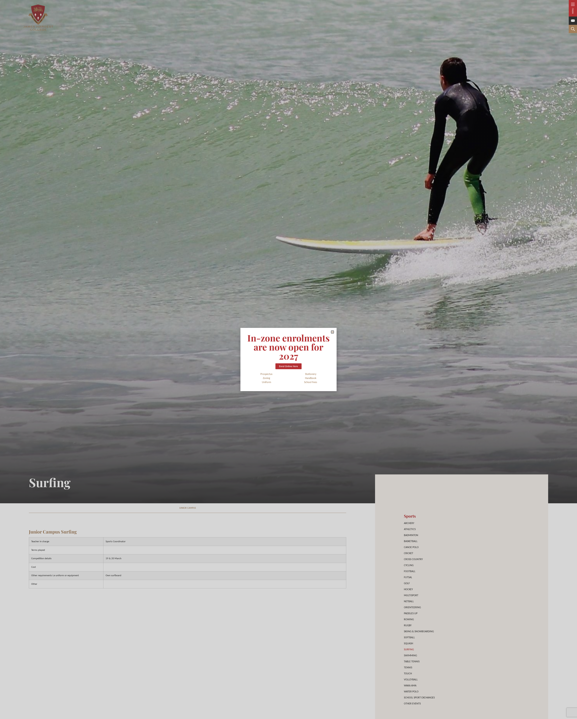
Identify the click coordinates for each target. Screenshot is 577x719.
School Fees (310, 382)
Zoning (266, 378)
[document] (288, 359)
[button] (332, 332)
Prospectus (266, 374)
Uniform (266, 382)
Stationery (310, 374)
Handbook (310, 378)
